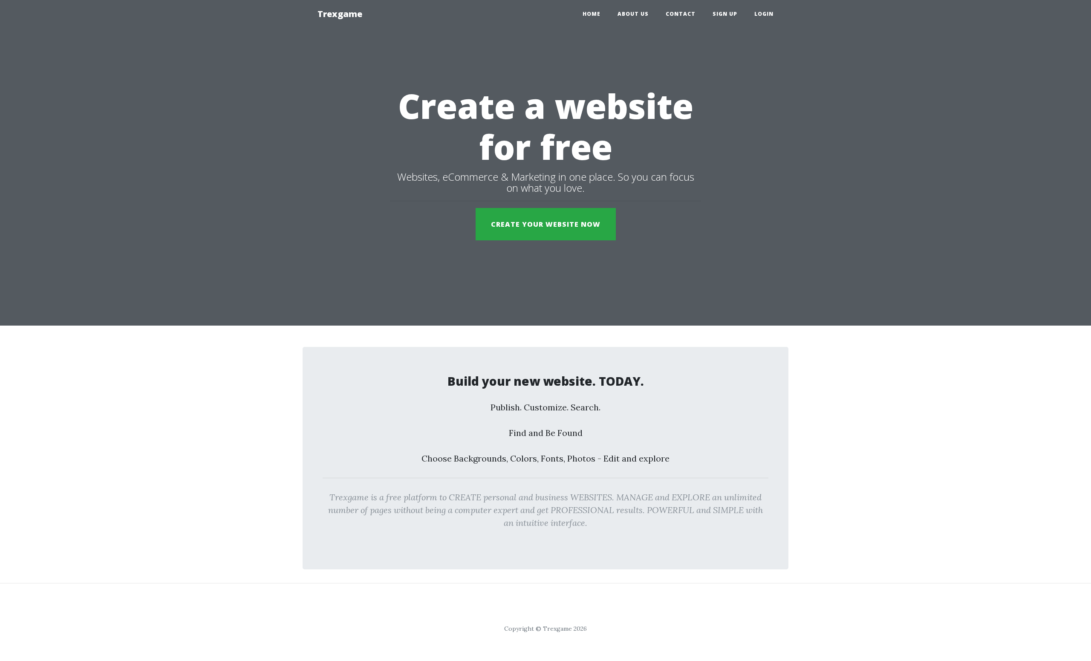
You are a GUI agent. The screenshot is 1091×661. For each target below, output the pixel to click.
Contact (681, 13)
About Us (633, 13)
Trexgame (339, 14)
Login (764, 13)
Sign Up (725, 13)
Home (591, 13)
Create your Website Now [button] (545, 224)
